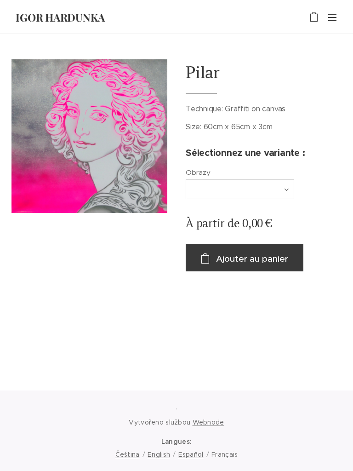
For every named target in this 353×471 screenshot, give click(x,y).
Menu (332, 17)
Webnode (208, 422)
